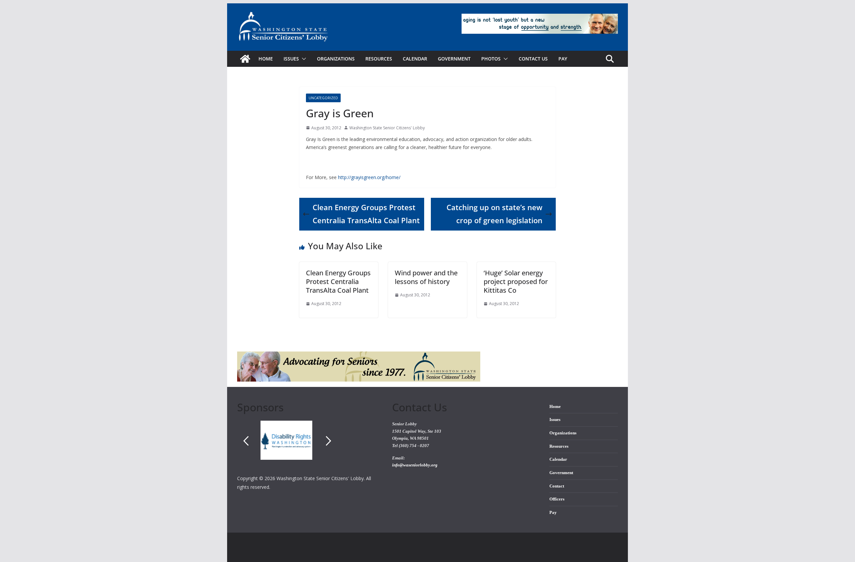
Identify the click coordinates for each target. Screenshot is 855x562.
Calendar (415, 58)
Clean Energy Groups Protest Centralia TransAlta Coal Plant (366, 213)
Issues (554, 419)
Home (266, 58)
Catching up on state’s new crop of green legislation (494, 213)
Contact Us (533, 58)
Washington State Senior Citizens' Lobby (387, 128)
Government (454, 58)
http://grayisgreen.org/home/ (369, 177)
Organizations (336, 58)
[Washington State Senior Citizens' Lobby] (245, 59)
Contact (556, 486)
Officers (556, 499)
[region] (309, 447)
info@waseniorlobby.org (415, 465)
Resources (378, 58)
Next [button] (328, 440)
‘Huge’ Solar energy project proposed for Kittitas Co (516, 281)
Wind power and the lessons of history (426, 277)
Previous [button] (245, 440)
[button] (302, 58)
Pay (562, 58)
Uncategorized (323, 98)
